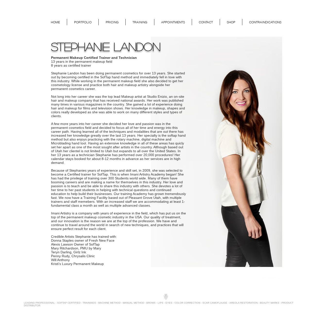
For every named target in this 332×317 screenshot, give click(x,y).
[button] (82, 22)
